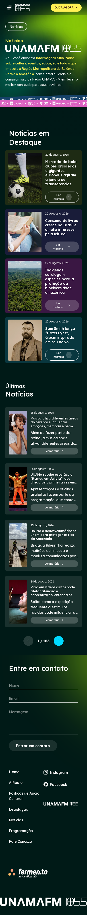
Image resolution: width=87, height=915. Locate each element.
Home (14, 772)
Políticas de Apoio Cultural (24, 796)
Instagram (59, 772)
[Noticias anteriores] (28, 641)
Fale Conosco (20, 841)
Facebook (58, 784)
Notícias (16, 820)
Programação (21, 830)
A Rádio (16, 782)
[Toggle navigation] (9, 7)
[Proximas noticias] (59, 641)
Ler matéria (59, 197)
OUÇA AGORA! (64, 7)
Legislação (18, 809)
